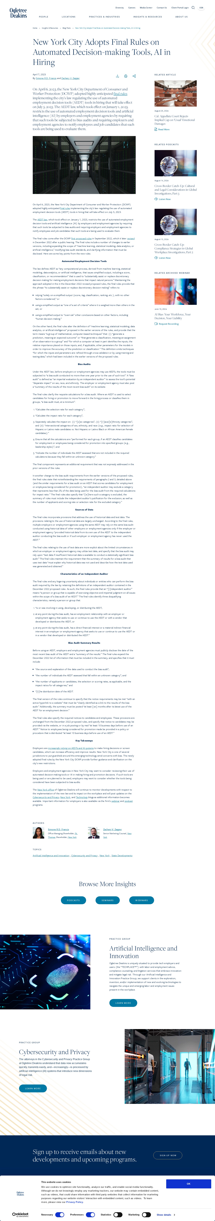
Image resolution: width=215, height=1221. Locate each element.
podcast (129, 801)
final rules (120, 93)
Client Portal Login (180, 7)
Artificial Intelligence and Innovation (51, 855)
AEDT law (42, 219)
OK (188, 1183)
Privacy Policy (74, 1202)
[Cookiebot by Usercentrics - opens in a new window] (20, 1214)
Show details (164, 1214)
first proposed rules (81, 238)
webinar (115, 801)
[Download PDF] (117, 76)
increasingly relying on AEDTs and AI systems (71, 748)
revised (131, 238)
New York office (45, 789)
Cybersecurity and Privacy (46, 797)
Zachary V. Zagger (70, 78)
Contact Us (162, 7)
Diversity (120, 7)
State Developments (122, 855)
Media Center (146, 7)
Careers (132, 7)
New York (65, 797)
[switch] (90, 1214)
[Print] (125, 76)
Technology (82, 797)
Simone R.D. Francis (46, 78)
